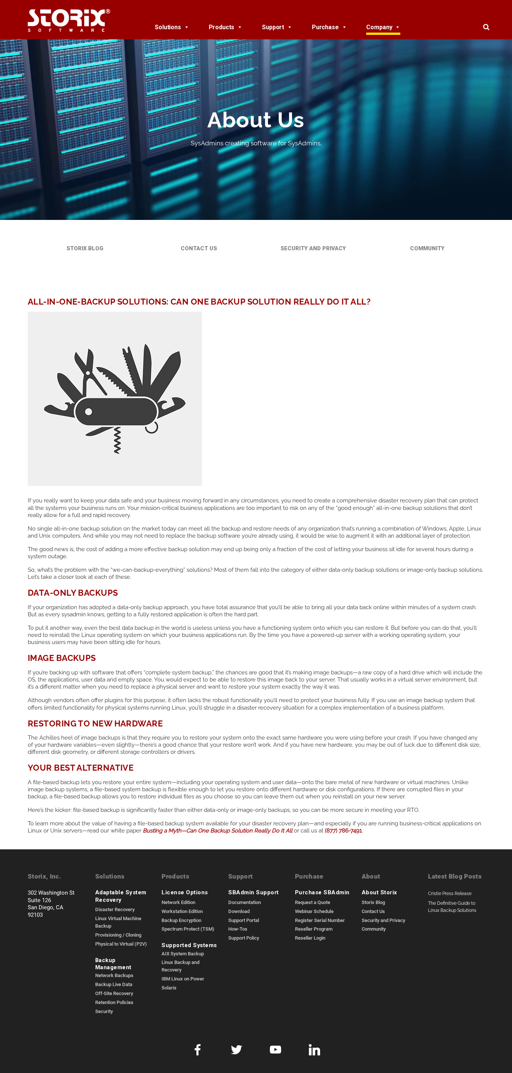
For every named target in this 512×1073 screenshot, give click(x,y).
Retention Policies (114, 1002)
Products (222, 27)
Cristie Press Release (450, 893)
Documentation (244, 902)
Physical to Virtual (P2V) (121, 943)
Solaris (169, 987)
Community (427, 248)
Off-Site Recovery (114, 993)
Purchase (325, 27)
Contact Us (199, 248)
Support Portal (243, 920)
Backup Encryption (181, 920)
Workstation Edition (182, 911)
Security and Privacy (313, 248)
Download (239, 911)
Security (104, 1011)
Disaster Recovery (115, 909)
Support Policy (243, 937)
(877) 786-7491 (343, 830)
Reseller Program (313, 928)
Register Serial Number (320, 920)
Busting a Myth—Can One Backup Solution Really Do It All (217, 830)
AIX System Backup (183, 953)
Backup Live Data (113, 984)
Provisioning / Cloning (118, 934)
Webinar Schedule (314, 911)
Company (379, 27)
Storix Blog (84, 248)
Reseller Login (310, 937)
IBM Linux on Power (183, 978)
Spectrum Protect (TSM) (188, 928)
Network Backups (114, 975)
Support (273, 27)
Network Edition (178, 902)
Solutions (168, 27)
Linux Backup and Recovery (180, 966)
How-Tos (237, 928)
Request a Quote (312, 902)
